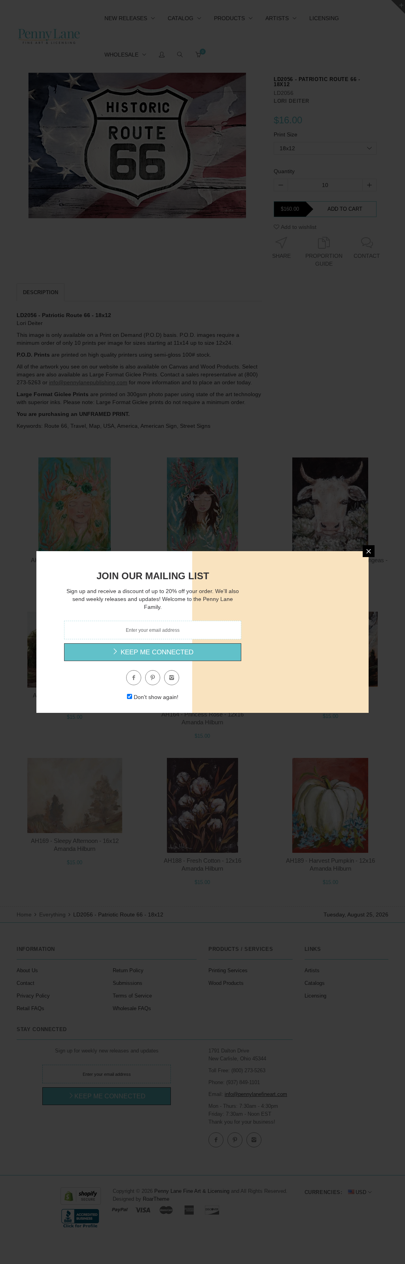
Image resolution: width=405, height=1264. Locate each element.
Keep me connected (156, 652)
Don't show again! (156, 697)
